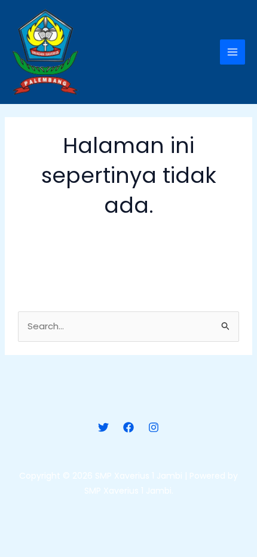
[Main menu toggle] (233, 52)
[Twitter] (103, 427)
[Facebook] (128, 427)
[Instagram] (153, 427)
